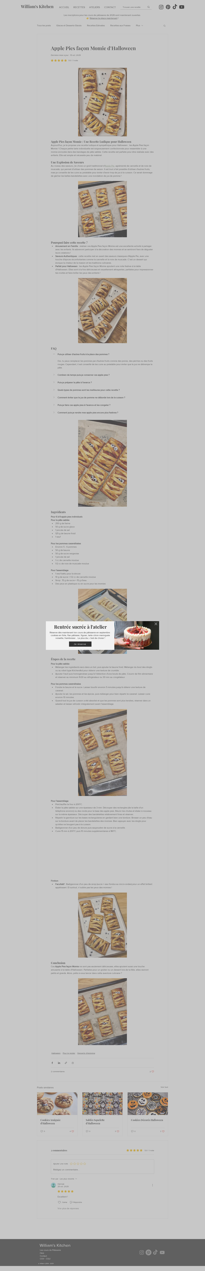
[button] (156, 624)
